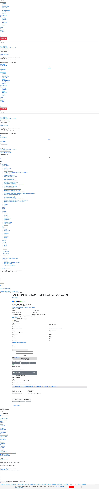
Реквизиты (4, 22)
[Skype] (22, 301)
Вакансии (4, 13)
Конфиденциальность (5, 482)
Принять (71, 487)
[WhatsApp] (21, 301)
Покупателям (3, 439)
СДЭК (34, 372)
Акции (1, 421)
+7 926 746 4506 (5, 49)
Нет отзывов (15, 297)
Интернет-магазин (4, 415)
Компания (2, 425)
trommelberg (28, 401)
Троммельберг (22, 401)
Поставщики (5, 4)
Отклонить (78, 487)
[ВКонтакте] (13, 301)
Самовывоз (4, 19)
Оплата (3, 21)
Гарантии (4, 23)
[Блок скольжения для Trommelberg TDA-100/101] (23, 307)
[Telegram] (24, 301)
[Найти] (1, 44)
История (4, 3)
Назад (5, 167)
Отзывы (3, 9)
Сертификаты (5, 7)
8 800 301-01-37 (3, 46)
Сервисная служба (6, 10)
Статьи (1, 424)
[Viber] (19, 301)
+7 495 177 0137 (5, 48)
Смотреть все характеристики (19, 342)
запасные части (16, 401)
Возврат (4, 25)
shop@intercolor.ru (4, 54)
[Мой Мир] (16, 301)
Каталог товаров (4, 418)
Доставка (4, 18)
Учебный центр (5, 11)
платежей (20, 350)
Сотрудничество (5, 6)
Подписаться (4, 413)
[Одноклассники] (14, 301)
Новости (2, 422)
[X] (18, 301)
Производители (3, 420)
